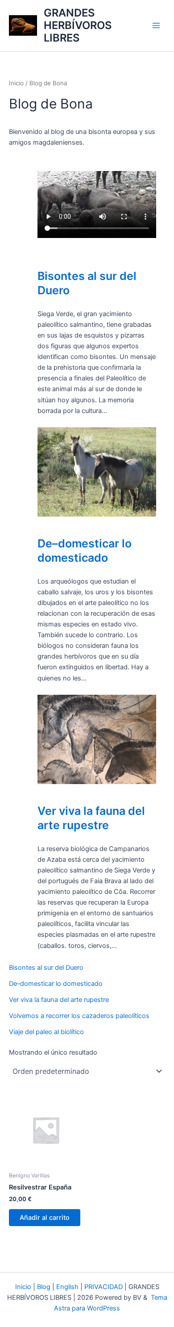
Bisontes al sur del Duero (87, 283)
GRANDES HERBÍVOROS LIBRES (78, 25)
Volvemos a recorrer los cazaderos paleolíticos (79, 1016)
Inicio (16, 83)
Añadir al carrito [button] (45, 1218)
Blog (43, 1287)
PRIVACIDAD (103, 1287)
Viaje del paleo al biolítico (46, 1032)
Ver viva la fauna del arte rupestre (91, 818)
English (67, 1287)
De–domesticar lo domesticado (84, 551)
